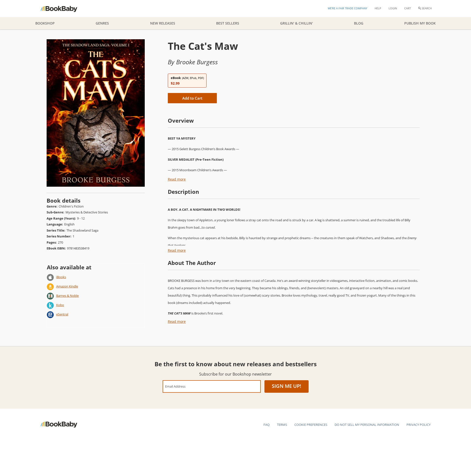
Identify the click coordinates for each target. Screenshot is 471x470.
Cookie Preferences (310, 424)
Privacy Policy (418, 424)
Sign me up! (286, 386)
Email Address (175, 386)
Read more (177, 179)
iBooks (61, 277)
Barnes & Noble (67, 295)
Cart (407, 8)
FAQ (266, 424)
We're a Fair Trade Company (347, 8)
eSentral (62, 314)
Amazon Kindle (67, 286)
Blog (358, 23)
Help (378, 8)
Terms (282, 424)
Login (393, 8)
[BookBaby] (63, 8)
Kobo (60, 305)
